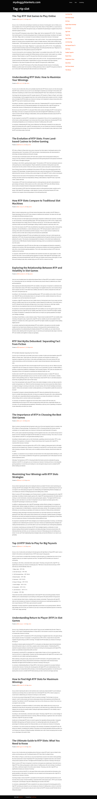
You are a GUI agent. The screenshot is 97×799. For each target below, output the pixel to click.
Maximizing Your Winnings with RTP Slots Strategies (35, 475)
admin (29, 19)
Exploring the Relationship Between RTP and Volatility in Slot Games (37, 269)
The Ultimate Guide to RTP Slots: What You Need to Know (36, 742)
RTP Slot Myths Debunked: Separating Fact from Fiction (36, 343)
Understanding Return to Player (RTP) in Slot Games (37, 619)
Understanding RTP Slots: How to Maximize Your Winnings (36, 78)
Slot (76, 2)
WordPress (33, 797)
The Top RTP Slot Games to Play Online (34, 16)
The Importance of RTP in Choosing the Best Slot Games (36, 416)
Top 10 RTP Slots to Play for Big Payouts (34, 543)
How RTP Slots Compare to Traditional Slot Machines (36, 202)
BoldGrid (21, 797)
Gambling (81, 2)
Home (70, 2)
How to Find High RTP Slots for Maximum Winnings (35, 680)
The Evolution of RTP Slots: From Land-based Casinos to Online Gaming (34, 140)
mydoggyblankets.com (26, 2)
